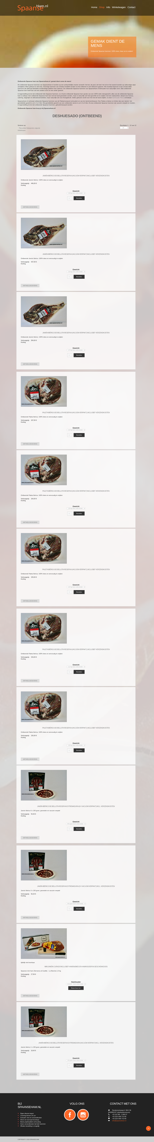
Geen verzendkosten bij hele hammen (33, 1124)
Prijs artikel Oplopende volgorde (29, 128)
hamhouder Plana (118, 97)
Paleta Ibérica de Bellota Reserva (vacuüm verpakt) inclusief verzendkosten (75, 491)
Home (94, 7)
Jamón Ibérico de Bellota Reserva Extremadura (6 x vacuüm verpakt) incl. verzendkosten (76, 806)
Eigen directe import (27, 1113)
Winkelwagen (119, 7)
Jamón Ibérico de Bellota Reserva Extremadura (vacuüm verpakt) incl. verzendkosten (75, 1043)
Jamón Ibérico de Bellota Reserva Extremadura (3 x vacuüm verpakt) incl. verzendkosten (76, 886)
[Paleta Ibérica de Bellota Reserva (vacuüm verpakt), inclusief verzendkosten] (44, 391)
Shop (101, 7)
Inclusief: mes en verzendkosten (31, 1117)
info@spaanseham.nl (119, 1120)
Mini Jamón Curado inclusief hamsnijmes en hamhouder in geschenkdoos (76, 966)
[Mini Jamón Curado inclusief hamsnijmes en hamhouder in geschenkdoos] (44, 943)
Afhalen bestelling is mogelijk (29, 1126)
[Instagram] (83, 1115)
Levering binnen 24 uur (28, 1115)
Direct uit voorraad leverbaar (29, 1120)
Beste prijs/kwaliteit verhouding (30, 1122)
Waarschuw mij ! (76, 988)
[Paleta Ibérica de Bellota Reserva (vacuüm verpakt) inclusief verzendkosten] (44, 470)
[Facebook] (70, 1115)
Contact (131, 7)
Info (108, 7)
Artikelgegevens (30, 207)
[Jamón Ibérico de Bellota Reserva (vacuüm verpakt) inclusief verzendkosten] (44, 154)
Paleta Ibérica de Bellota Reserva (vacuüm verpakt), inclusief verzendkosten (76, 412)
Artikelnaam (22, 130)
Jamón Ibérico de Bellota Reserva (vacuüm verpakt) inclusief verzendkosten (76, 176)
